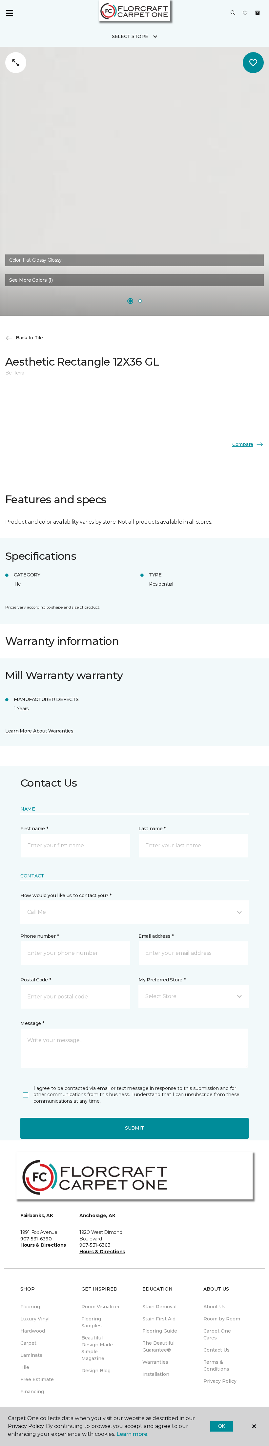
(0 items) (257, 12)
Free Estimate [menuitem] (37, 1379)
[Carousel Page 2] (140, 301)
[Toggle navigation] (9, 13)
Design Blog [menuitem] (96, 1371)
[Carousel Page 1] (130, 301)
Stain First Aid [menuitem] (159, 1319)
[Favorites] (245, 13)
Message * (32, 1023)
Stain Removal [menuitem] (159, 1307)
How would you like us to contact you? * (66, 895)
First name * (34, 828)
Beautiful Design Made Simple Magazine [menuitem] (97, 1348)
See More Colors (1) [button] (31, 280)
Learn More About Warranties (39, 731)
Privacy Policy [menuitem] (220, 1381)
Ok (221, 1426)
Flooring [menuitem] (30, 1307)
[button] (233, 13)
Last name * (152, 828)
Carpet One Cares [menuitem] (217, 1334)
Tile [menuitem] (24, 1367)
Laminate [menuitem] (31, 1355)
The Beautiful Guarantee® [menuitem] (158, 1346)
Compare (242, 444)
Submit (134, 1128)
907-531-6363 (95, 1245)
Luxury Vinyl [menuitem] (35, 1319)
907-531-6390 (36, 1239)
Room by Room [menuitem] (221, 1319)
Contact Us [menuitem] (216, 1350)
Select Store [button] (130, 36)
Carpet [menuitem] (28, 1343)
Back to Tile (29, 338)
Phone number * (39, 936)
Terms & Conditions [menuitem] (216, 1365)
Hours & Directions (43, 1245)
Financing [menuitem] (32, 1392)
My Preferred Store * (161, 979)
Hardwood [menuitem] (32, 1331)
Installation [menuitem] (155, 1374)
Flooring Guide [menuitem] (159, 1331)
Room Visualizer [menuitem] (100, 1307)
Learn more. (132, 1434)
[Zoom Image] (15, 62)
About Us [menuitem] (214, 1307)
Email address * (156, 936)
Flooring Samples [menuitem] (91, 1322)
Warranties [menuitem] (155, 1362)
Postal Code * (35, 979)
